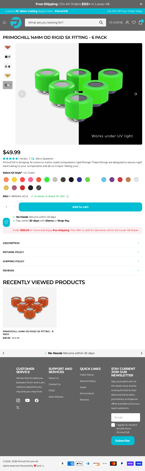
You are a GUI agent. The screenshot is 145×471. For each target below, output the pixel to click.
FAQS (52, 390)
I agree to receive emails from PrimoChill (127, 428)
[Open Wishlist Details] (134, 22)
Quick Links (90, 369)
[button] (22, 94)
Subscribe (122, 440)
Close (141, 4)
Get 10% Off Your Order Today (124, 11)
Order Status (87, 374)
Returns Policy (88, 381)
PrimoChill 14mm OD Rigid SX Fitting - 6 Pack (28, 333)
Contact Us (54, 384)
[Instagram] (18, 400)
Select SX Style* (19, 172)
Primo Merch (87, 393)
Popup (67, 196)
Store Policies (56, 396)
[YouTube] (27, 400)
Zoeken (101, 23)
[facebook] (37, 400)
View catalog (5, 22)
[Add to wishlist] (6, 222)
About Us (54, 378)
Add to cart (80, 207)
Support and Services (60, 370)
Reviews (84, 399)
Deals (83, 387)
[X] (17, 407)
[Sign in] (127, 23)
